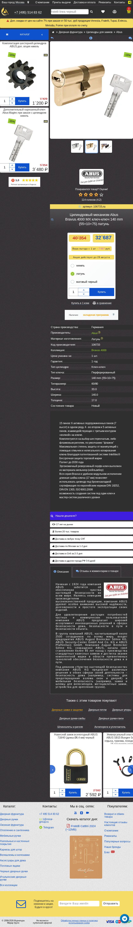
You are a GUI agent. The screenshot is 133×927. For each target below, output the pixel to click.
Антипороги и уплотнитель (110, 727)
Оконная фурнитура (12, 824)
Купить (22, 101)
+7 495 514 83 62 (49, 814)
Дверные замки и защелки (67, 709)
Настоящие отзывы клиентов (115, 824)
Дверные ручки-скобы (72, 718)
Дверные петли (97, 709)
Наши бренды (112, 847)
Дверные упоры (121, 709)
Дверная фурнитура (12, 814)
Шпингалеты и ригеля (70, 727)
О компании (111, 830)
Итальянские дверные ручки (13, 878)
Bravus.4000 (98, 350)
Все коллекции (8, 885)
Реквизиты (110, 836)
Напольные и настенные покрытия (14, 842)
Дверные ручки (9, 819)
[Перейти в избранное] (103, 11)
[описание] (91, 38)
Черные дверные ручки (14, 871)
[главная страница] (53, 32)
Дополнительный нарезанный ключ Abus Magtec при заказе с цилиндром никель (24, 112)
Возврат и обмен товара (114, 815)
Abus (94, 333)
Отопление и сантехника (14, 830)
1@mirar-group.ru (46, 820)
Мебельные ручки (10, 835)
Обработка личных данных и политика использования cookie (79, 921)
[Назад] (52, 38)
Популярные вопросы (117, 841)
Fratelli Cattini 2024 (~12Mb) (81, 827)
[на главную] (5, 12)
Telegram (48, 827)
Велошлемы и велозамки (15, 855)
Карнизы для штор (11, 849)
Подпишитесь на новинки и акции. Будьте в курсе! (44, 903)
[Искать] (91, 11)
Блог (107, 852)
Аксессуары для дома (13, 860)
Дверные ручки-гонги (111, 718)
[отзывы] (130, 38)
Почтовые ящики (10, 865)
